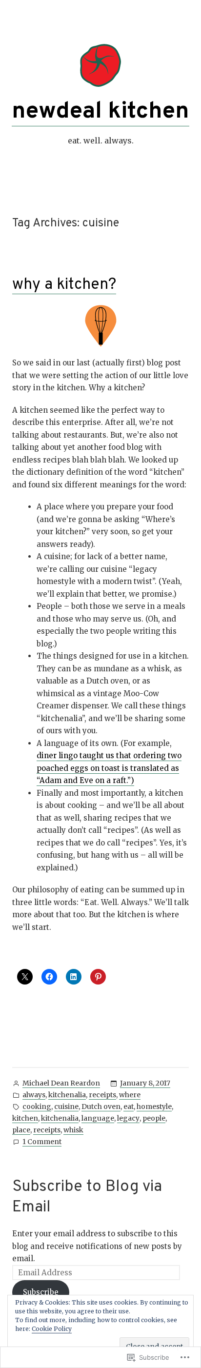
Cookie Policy (52, 1328)
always (33, 1094)
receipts (102, 1094)
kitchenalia (67, 1094)
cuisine (66, 1106)
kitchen (25, 1118)
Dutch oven (101, 1106)
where (130, 1094)
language (97, 1118)
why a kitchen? (64, 285)
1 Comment (41, 1142)
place (21, 1130)
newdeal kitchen (100, 111)
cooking (36, 1106)
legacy (128, 1118)
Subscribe (41, 1292)
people (153, 1118)
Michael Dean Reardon (61, 1083)
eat (128, 1106)
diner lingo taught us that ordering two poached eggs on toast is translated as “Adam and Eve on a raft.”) (109, 768)
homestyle (154, 1106)
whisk (73, 1130)
